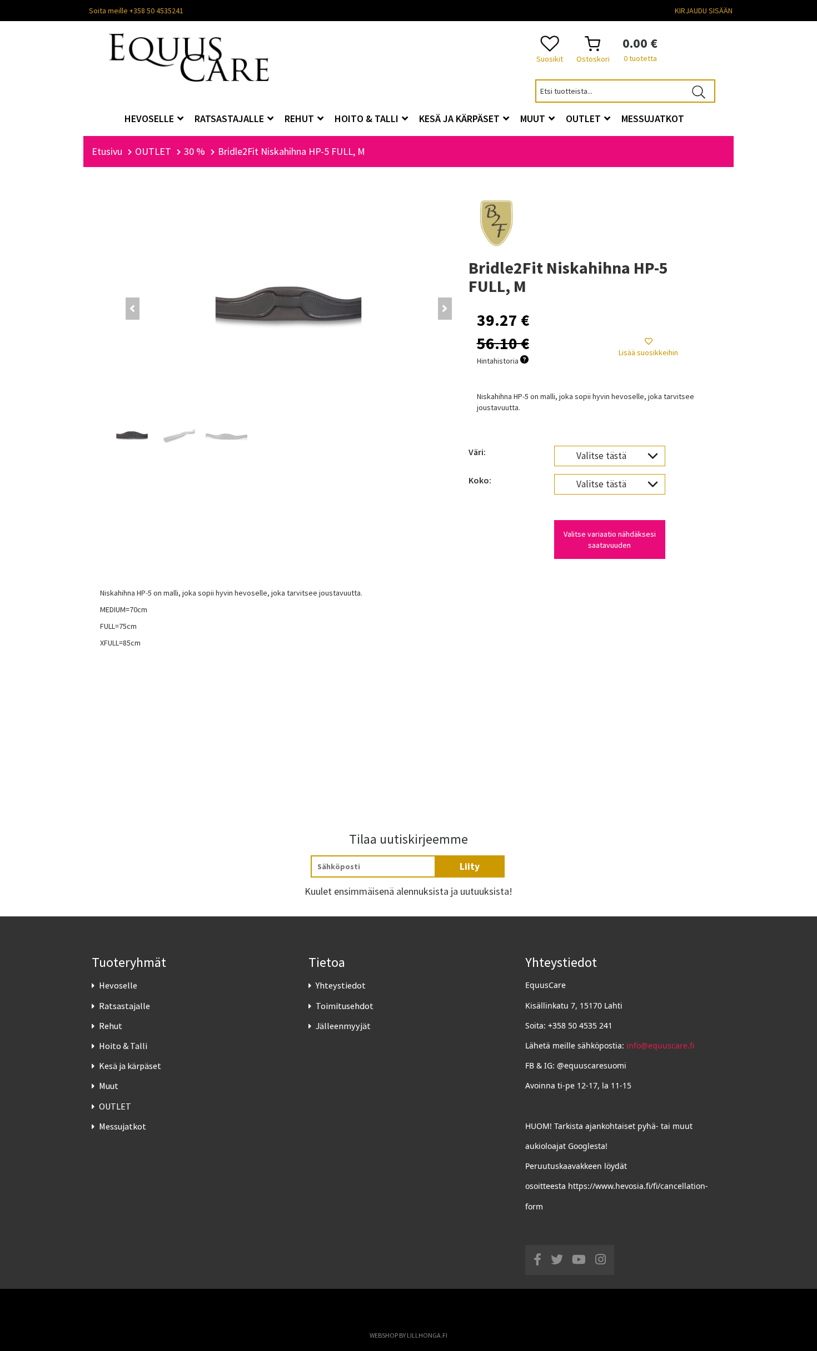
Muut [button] (533, 118)
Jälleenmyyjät (343, 1025)
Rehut (110, 1025)
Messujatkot (122, 1126)
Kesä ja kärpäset (130, 1065)
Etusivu (107, 151)
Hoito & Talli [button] (368, 118)
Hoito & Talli (123, 1045)
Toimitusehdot (344, 1005)
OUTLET (115, 1106)
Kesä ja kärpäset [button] (460, 118)
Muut (108, 1085)
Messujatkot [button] (652, 118)
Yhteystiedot (341, 985)
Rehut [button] (300, 118)
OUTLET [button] (584, 118)
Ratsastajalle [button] (230, 118)
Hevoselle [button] (150, 118)
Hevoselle (118, 985)
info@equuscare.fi (660, 1045)
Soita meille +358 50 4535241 (136, 11)
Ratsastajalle (124, 1005)
